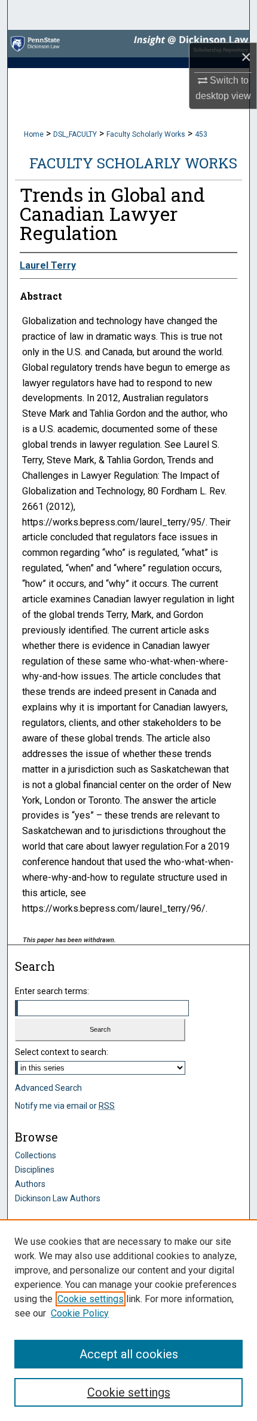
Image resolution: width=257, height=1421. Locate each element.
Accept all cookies (128, 1354)
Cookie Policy (80, 1313)
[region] (128, 1320)
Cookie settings (90, 1299)
